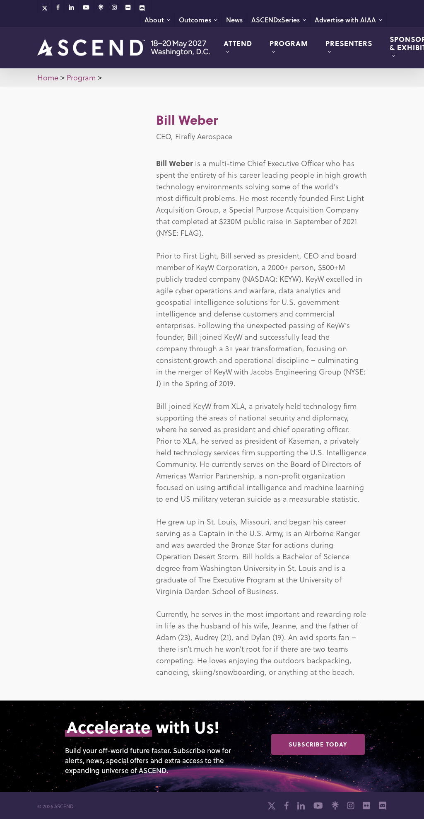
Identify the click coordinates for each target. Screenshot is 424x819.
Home (47, 77)
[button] (318, 744)
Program (81, 77)
